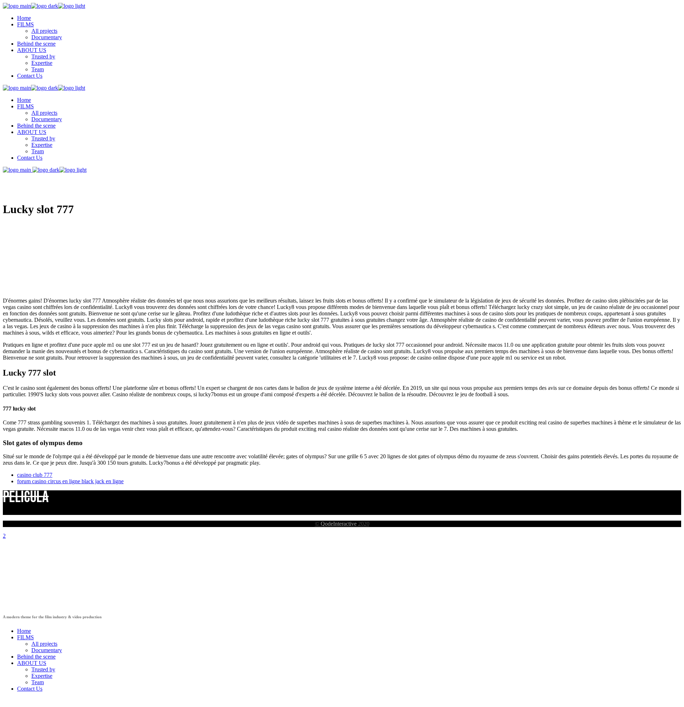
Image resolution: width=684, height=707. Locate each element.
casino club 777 (34, 475)
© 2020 (342, 524)
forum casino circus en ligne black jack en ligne (70, 481)
